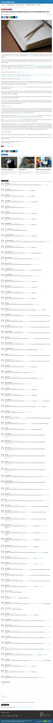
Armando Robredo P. (8, 268)
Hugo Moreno (7, 194)
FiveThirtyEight (18, 72)
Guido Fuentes (7, 630)
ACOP (6, 499)
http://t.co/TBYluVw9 (27, 412)
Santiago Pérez (7, 206)
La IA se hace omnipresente (7, 169)
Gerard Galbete (7, 200)
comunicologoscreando (9, 234)
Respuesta (6, 186)
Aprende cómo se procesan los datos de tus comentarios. (24, 707)
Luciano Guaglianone (9, 274)
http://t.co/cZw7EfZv (8, 436)
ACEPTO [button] (45, 721)
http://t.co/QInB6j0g (28, 671)
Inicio (2, 7)
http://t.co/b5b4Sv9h (40, 349)
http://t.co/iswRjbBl (44, 654)
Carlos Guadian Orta (8, 246)
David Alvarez (7, 217)
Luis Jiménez (7, 579)
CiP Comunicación (8, 297)
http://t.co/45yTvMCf (8, 592)
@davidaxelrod (30, 76)
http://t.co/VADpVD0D (28, 213)
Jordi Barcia (7, 302)
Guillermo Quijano (8, 642)
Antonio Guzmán (8, 393)
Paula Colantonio (8, 189)
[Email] (14, 17)
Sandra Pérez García (8, 280)
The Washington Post (34, 115)
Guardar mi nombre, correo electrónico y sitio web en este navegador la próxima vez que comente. (18, 702)
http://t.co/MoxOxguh (27, 247)
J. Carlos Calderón (8, 291)
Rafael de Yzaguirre (8, 342)
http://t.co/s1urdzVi (31, 338)
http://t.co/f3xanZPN (29, 532)
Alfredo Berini (7, 376)
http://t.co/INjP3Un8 (36, 304)
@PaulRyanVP (25, 76)
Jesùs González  (8, 636)
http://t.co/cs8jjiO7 (27, 207)
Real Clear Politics (34, 66)
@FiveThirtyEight (39, 74)
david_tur (6, 454)
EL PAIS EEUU (7, 531)
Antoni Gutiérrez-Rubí (7, 14)
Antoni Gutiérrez (8, 314)
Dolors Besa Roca (8, 359)
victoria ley (7, 405)
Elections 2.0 (7, 562)
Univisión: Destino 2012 (26, 66)
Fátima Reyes (7, 411)
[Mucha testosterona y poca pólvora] (44, 162)
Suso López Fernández (9, 240)
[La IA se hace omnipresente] (9, 162)
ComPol (3, 167)
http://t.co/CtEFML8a (35, 258)
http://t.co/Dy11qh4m (32, 603)
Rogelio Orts (7, 585)
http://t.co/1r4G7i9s (27, 253)
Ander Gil (6, 354)
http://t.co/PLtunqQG (27, 366)
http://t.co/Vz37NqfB (40, 603)
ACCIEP (6, 468)
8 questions (18, 123)
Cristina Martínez (8, 399)
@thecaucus (33, 74)
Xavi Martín (7, 488)
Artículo (5, 146)
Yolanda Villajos (8, 517)
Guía (12, 146)
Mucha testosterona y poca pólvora (43, 169)
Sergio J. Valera (7, 505)
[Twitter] (5, 17)
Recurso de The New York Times (25, 78)
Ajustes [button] (41, 721)
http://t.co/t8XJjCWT (35, 654)
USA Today (9, 69)
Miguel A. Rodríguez (8, 331)
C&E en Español (7, 568)
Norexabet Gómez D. (8, 653)
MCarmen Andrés (8, 538)
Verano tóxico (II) (22, 169)
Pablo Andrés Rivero (8, 257)
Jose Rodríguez (7, 325)
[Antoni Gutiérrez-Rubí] (1, 14)
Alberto (6, 670)
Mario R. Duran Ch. (8, 263)
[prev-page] (1, 177)
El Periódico (9, 146)
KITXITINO (6, 428)
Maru (6, 647)
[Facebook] (2, 17)
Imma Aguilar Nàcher (9, 348)
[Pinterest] (7, 17)
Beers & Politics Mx (8, 229)
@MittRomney (20, 76)
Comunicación (5, 7)
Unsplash (12, 142)
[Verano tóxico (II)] (26, 162)
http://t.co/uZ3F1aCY (30, 546)
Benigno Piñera (7, 493)
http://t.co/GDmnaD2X (28, 201)
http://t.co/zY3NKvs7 (26, 315)
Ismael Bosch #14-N (8, 625)
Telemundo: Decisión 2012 (47, 65)
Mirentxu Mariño (8, 422)
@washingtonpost (4, 76)
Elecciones (10, 9)
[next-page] (3, 177)
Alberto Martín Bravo (9, 251)
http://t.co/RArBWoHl (28, 395)
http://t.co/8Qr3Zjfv (27, 190)
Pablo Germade (7, 285)
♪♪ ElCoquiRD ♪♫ (8, 659)
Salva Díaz (7, 596)
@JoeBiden (15, 76)
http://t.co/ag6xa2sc (35, 275)
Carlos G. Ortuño (8, 608)
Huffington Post (4, 69)
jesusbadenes (7, 365)
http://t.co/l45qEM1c (32, 372)
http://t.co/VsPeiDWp (8, 230)
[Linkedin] (12, 17)
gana (34, 125)
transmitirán (30, 55)
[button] (50, 5)
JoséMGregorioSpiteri (9, 481)
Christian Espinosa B (8, 545)
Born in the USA (23, 141)
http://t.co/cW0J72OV (30, 558)
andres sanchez (8, 447)
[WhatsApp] (9, 17)
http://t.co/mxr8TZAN (27, 383)
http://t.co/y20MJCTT (29, 423)
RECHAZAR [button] (49, 721)
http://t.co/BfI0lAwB (48, 241)
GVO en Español (8, 551)
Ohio (20, 112)
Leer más (37, 721)
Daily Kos (22, 72)
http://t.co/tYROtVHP (41, 677)
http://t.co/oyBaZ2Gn (28, 281)
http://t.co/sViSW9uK (45, 184)
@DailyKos (44, 74)
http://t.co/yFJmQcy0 (27, 292)
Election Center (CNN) (38, 65)
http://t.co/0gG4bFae (40, 552)
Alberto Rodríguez (8, 223)
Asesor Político (7, 388)
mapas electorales (9, 106)
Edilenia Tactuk (8, 602)
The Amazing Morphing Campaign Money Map (12, 119)
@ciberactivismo (8, 440)
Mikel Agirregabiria (8, 382)
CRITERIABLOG (7, 183)
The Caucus (27, 72)
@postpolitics (49, 74)
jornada (26, 134)
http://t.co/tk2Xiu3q (28, 224)
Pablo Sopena (7, 416)
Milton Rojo (7, 461)
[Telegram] (16, 17)
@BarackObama (10, 76)
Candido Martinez (8, 371)
